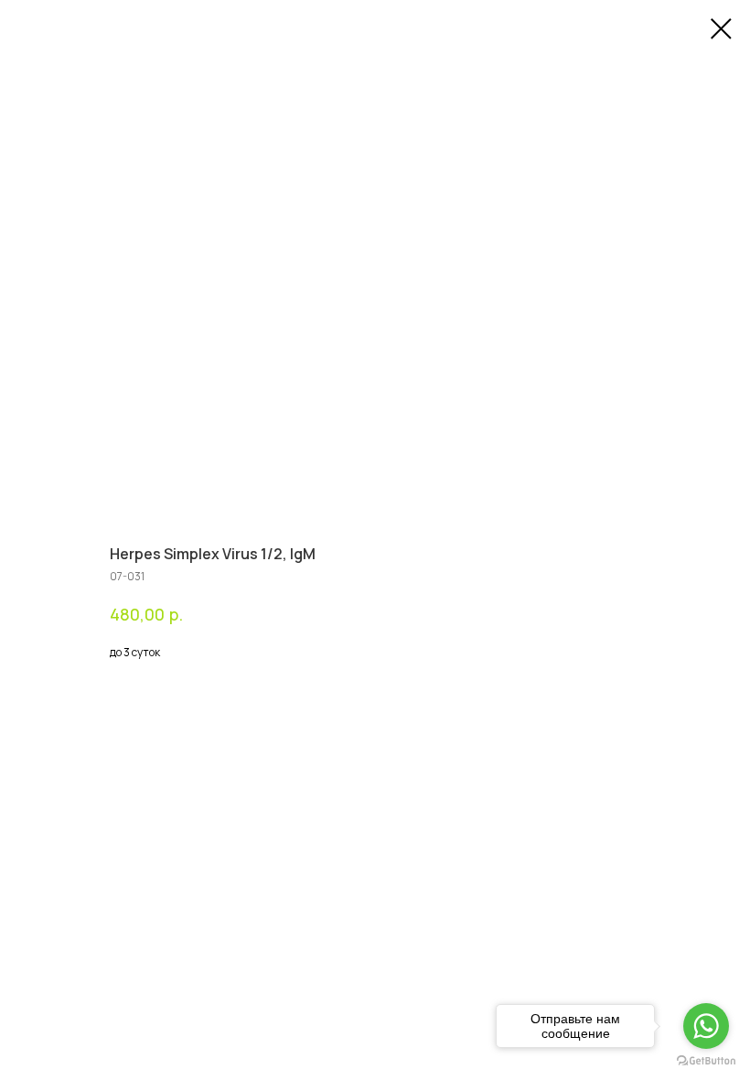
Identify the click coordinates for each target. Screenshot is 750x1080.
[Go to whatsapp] (706, 1026)
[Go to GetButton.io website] (706, 1061)
